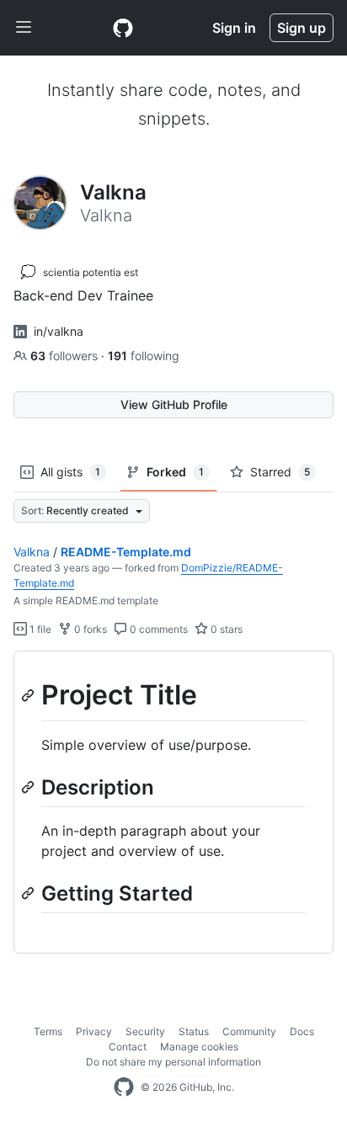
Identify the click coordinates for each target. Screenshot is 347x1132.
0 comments (157, 629)
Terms (48, 1031)
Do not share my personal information (173, 1061)
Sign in (234, 27)
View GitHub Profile (173, 404)
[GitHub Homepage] (124, 1087)
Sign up (301, 27)
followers (65, 355)
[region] (173, 802)
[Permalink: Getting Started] (29, 893)
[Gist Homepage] (123, 28)
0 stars (225, 629)
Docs (302, 1031)
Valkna (31, 552)
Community (249, 1031)
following (143, 355)
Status (194, 1031)
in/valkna (58, 331)
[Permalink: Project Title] (29, 695)
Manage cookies (199, 1046)
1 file (39, 629)
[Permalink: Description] (29, 787)
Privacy (94, 1031)
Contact (128, 1046)
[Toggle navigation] (23, 28)
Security (145, 1031)
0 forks (89, 629)
